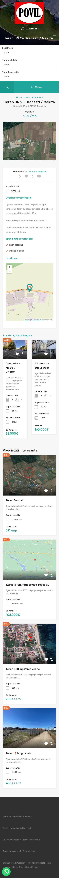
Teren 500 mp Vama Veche (23, 669)
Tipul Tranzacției (10, 72)
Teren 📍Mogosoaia (18, 753)
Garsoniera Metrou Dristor (13, 367)
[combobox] (29, 53)
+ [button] (10, 267)
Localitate (7, 48)
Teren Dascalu (15, 500)
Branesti (39, 97)
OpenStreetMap (38, 320)
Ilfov (28, 97)
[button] (6, 871)
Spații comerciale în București (17, 828)
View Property (29, 487)
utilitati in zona (16, 250)
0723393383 (32, 29)
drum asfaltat (16, 245)
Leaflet (27, 320)
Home (19, 97)
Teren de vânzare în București (17, 816)
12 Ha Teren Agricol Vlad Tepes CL (27, 584)
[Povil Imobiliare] (29, 22)
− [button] (10, 271)
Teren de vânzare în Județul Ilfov (19, 851)
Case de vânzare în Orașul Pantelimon (21, 839)
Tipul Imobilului (9, 60)
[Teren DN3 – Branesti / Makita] (30, 288)
